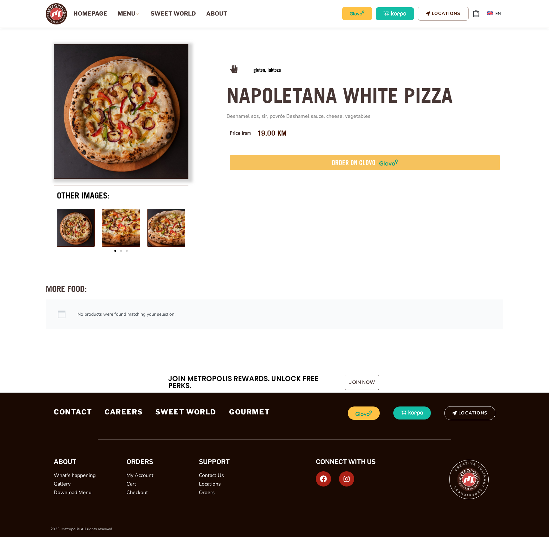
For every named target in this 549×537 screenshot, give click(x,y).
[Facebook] (323, 479)
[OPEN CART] (476, 13)
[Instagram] (346, 479)
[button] (115, 251)
